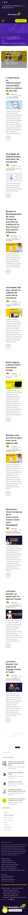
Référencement (15, 97)
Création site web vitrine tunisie (8, 862)
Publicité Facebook (5, 858)
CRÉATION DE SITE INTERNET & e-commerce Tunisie (13, 870)
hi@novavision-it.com (7, 7)
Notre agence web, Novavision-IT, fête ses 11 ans (13, 51)
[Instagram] (7, 2)
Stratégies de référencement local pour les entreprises (13, 158)
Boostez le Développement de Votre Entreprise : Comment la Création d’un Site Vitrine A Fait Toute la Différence (14, 221)
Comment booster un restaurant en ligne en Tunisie (13, 595)
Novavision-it (19, 911)
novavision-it (14, 59)
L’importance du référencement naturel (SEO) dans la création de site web (14, 84)
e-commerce (7, 825)
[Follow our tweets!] (11, 899)
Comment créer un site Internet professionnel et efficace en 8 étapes (16, 763)
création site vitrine (8, 817)
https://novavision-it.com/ (9, 879)
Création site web (14, 63)
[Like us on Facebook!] (9, 899)
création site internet (11, 169)
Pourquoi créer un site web (15, 781)
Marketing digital (12, 451)
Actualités (8, 62)
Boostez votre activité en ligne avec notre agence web (14, 439)
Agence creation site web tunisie (8, 866)
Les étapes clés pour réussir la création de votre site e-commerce (13, 292)
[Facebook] (2, 2)
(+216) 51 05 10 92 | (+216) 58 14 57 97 (13, 5)
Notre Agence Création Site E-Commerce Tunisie (13, 366)
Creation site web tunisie (7, 860)
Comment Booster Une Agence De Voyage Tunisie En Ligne (13, 666)
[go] (24, 753)
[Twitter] (5, 2)
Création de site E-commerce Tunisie (9, 864)
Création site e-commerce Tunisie (9, 868)
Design (5, 822)
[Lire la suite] (8, 140)
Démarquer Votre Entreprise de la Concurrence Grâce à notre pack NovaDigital (14, 517)
